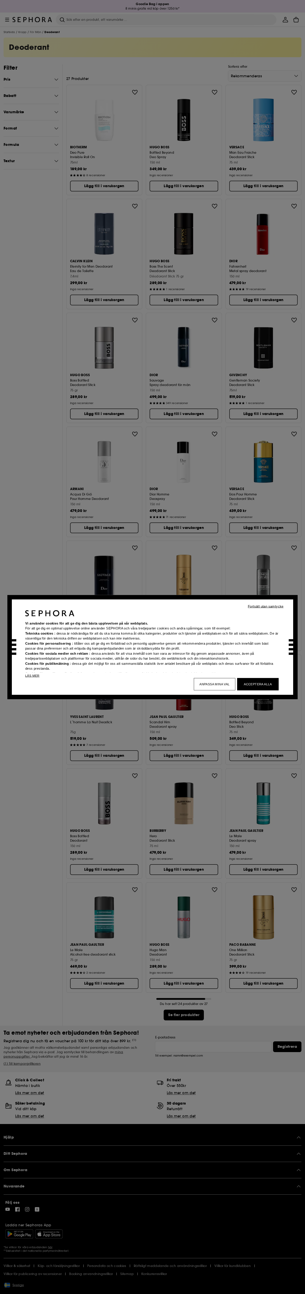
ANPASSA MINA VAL (214, 684)
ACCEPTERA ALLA (258, 684)
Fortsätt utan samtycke (266, 606)
